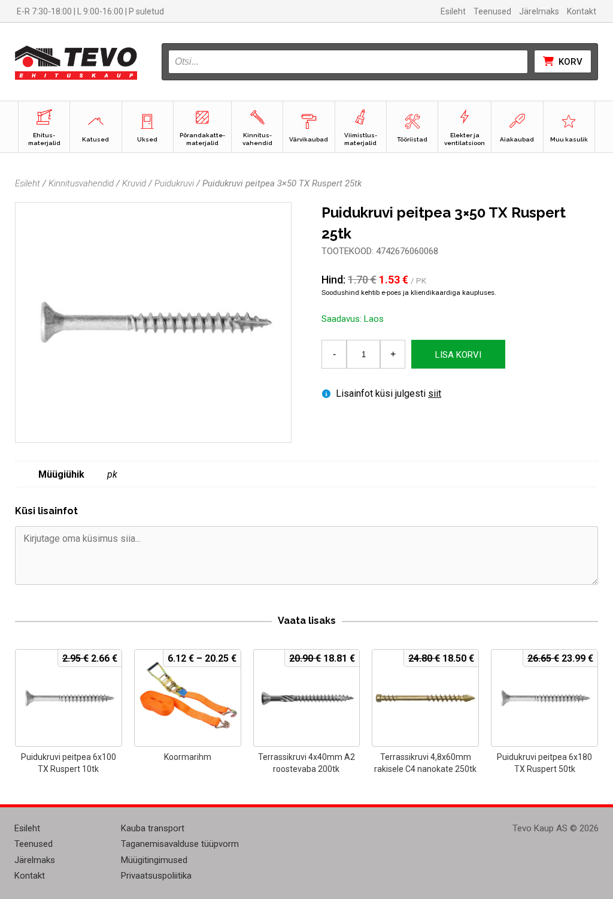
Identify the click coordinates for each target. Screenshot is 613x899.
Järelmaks (539, 11)
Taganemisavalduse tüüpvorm (180, 843)
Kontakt (581, 11)
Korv (569, 61)
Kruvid (134, 183)
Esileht (453, 11)
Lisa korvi (458, 354)
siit (434, 393)
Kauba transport (152, 828)
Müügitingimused (154, 860)
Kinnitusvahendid (81, 183)
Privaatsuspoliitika (156, 875)
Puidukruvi (174, 183)
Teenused (492, 11)
